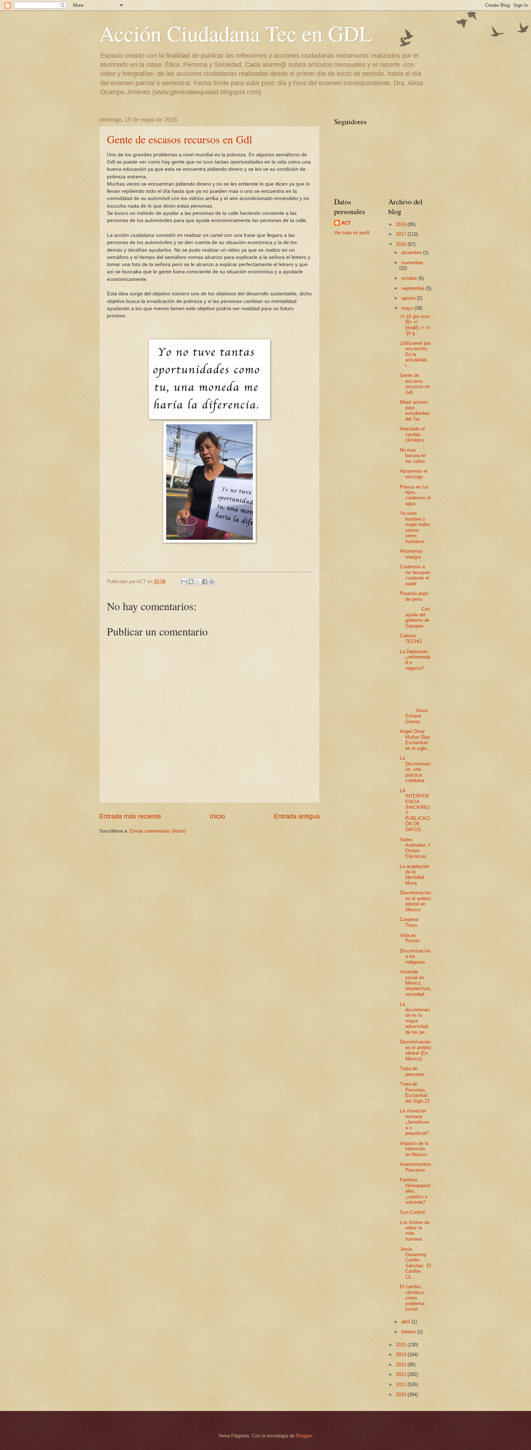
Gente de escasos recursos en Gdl (179, 139)
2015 (401, 1344)
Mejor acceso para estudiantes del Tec (414, 410)
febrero (409, 1331)
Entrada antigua (297, 816)
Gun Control (412, 1212)
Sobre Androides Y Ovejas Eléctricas (415, 848)
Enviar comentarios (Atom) (158, 831)
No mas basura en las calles (413, 455)
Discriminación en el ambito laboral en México (415, 901)
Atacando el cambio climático (412, 434)
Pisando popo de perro (414, 596)
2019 (401, 224)
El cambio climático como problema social (412, 1298)
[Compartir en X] (198, 581)
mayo (407, 308)
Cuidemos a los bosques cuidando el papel (415, 575)
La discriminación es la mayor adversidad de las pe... (415, 1018)
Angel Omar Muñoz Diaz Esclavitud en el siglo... (415, 740)
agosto (409, 298)
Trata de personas (412, 1071)
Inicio (217, 816)
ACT (346, 223)
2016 (401, 244)
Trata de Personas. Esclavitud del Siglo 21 (415, 1092)
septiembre (413, 288)
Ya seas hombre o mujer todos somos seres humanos (415, 527)
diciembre (412, 252)
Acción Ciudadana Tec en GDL (235, 33)
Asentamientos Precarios (415, 1167)
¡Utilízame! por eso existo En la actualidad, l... (415, 354)
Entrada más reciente (130, 816)
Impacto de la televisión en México (414, 1149)
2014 (401, 1354)
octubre (409, 278)
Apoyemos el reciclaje (413, 473)
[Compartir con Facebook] (204, 581)
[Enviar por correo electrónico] (184, 581)
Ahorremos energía (411, 553)
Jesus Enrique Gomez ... (415, 713)
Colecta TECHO (411, 638)
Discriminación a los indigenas (415, 956)
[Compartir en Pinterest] (211, 581)
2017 (401, 234)
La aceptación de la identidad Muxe (414, 875)
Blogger (304, 1435)
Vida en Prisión (410, 938)
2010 (401, 1394)
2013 (401, 1364)
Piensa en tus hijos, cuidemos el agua (415, 495)
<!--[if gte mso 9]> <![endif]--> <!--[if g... (415, 325)
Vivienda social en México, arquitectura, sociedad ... (415, 983)
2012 (401, 1374)
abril (406, 1321)
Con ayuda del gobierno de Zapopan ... (415, 617)
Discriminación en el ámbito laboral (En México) (415, 1050)
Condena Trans (409, 922)
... (415, 687)
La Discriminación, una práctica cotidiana (415, 769)
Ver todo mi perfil (352, 232)
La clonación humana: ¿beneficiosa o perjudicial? (414, 1122)
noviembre (412, 262)
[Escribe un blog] (191, 581)
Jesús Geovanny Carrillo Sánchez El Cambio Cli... (415, 1263)
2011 (401, 1384)
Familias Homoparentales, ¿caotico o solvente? (415, 1191)
